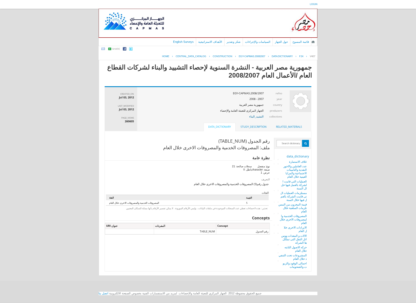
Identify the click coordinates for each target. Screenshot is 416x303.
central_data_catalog (191, 56)
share (116, 49)
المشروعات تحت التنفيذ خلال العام (293, 256)
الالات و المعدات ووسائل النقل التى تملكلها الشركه (294, 239)
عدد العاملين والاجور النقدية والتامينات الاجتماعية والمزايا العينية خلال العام (295, 171)
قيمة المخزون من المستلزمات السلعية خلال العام (292, 208)
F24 (301, 56)
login (313, 4)
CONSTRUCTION (222, 56)
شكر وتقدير (233, 41)
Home (165, 56)
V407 (312, 56)
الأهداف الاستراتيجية (210, 41)
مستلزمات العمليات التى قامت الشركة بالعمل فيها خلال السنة (293, 196)
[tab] (289, 127)
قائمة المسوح (300, 41)
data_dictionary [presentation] (219, 127)
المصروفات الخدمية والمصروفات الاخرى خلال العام (293, 219)
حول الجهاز (281, 41)
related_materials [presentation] (289, 127)
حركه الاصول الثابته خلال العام (295, 248)
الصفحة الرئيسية (313, 42)
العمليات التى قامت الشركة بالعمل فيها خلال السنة (294, 185)
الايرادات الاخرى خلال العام (295, 229)
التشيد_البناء (256, 116)
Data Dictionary (282, 56)
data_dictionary (298, 156)
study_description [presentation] (253, 127)
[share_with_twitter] (131, 49)
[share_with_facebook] (124, 49)
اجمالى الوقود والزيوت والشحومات (295, 265)
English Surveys (183, 41)
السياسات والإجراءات (257, 41)
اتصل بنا (103, 293)
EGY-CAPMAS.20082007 (252, 56)
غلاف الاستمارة (298, 161)
